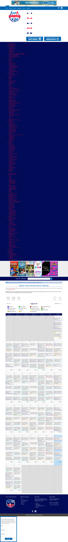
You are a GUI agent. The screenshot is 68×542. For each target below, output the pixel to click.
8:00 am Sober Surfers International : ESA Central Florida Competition (57, 382)
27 (38, 435)
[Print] (55, 298)
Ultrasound (10, 140)
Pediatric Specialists (12, 137)
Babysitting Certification (12, 173)
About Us (22, 502)
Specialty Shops (11, 212)
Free (21, 311)
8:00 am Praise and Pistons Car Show (57, 387)
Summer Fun (11, 257)
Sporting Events (12, 309)
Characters (10, 150)
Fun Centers (11, 87)
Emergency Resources (12, 63)
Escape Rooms (11, 83)
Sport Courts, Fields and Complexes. (14, 109)
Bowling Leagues (11, 220)
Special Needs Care (12, 139)
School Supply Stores (12, 211)
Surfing (10, 243)
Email (2, 525)
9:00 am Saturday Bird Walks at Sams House (57, 344)
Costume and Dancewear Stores (14, 202)
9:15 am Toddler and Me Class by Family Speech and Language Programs (9, 454)
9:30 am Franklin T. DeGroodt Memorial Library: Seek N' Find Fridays (49, 361)
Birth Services (11, 123)
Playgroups (10, 69)
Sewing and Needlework (12, 188)
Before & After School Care (13, 46)
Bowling (10, 79)
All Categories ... (34, 311)
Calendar (10, 8)
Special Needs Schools (12, 57)
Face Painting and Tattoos (13, 156)
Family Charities (11, 64)
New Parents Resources (12, 68)
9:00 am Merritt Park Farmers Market (9, 360)
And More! (37, 507)
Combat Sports (11, 222)
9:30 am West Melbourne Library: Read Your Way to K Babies (25, 444)
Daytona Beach (46, 5)
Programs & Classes (10, 170)
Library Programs (23, 308)
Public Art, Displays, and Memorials (14, 102)
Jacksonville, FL (38, 504)
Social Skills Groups (12, 70)
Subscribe (8, 538)
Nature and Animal (12, 185)
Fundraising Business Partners (14, 66)
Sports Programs (9, 216)
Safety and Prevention (12, 186)
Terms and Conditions (24, 500)
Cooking (10, 176)
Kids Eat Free (11, 208)
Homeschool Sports (12, 230)
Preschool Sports (11, 235)
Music (10, 184)
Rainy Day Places (11, 103)
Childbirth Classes (12, 125)
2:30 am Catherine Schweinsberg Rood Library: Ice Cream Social (49, 409)
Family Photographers (12, 65)
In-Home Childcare (12, 50)
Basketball (10, 219)
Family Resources (10, 62)
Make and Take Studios (12, 97)
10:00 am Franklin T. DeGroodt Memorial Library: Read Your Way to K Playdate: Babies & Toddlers (41, 366)
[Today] (18, 298)
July (9, 303)
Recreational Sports (12, 105)
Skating (10, 107)
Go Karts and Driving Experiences (14, 89)
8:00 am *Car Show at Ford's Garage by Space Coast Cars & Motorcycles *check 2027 (9, 355)
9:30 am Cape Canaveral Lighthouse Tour (49, 365)
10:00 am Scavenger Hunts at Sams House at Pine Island (9, 398)
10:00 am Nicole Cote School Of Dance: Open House (9, 423)
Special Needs (22, 306)
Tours (10, 116)
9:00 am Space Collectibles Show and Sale (57, 354)
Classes (21, 309)
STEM (10, 191)
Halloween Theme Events (13, 254)
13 (38, 373)
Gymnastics (11, 227)
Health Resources (9, 120)
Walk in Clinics (11, 142)
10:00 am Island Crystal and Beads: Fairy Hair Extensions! (9, 458)
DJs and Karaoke (11, 154)
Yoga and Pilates (11, 249)
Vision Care (10, 141)
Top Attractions (11, 115)
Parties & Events (9, 143)
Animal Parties (11, 144)
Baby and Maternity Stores (13, 195)
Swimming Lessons (12, 245)
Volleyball (10, 247)
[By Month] (8, 298)
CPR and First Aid (11, 127)
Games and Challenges (12, 88)
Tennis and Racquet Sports (13, 246)
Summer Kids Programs (12, 193)
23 (6, 435)
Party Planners (11, 164)
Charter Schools (11, 47)
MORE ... (60, 337)
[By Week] (13, 298)
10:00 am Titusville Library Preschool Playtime (49, 398)
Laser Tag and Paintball (12, 95)
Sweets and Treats (12, 214)
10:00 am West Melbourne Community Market (9, 392)
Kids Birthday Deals (12, 160)
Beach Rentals (11, 196)
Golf (9, 226)
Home (7, 8)
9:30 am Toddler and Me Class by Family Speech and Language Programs (41, 449)
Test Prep (10, 58)
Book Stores (11, 198)
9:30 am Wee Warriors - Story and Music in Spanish (17, 413)
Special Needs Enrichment (13, 189)
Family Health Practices (12, 131)
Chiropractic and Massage (13, 126)
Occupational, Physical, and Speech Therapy (16, 134)
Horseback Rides (11, 92)
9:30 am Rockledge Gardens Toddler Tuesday (25, 418)
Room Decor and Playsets (13, 210)
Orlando (26, 5)
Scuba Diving (11, 239)
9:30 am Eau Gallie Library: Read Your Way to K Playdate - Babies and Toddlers (25, 361)
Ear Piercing (11, 203)
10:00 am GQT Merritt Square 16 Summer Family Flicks (41, 360)
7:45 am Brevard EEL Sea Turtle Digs (25, 413)
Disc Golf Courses (12, 82)
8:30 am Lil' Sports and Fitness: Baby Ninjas (33, 354)
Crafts (10, 177)
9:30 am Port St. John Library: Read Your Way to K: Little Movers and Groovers (41, 355)
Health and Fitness (12, 228)
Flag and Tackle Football (13, 224)
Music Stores (11, 209)
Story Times (11, 192)
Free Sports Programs (12, 225)
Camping (10, 80)
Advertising (19, 8)
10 (14, 373)
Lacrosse (10, 232)
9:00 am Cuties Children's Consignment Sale (57, 327)
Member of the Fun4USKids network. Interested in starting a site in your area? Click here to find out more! (41, 499)
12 (30, 373)
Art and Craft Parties (12, 145)
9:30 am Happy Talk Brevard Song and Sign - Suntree (41, 423)
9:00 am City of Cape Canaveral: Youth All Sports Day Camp (41, 349)
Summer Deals (11, 256)
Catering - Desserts (12, 148)
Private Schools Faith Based (13, 55)
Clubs (10, 175)
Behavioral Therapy (12, 121)
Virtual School (11, 60)
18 (22, 405)
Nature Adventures (12, 100)
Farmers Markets (11, 205)
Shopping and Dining (10, 194)
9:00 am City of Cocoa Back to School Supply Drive (57, 331)
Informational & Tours (46, 306)
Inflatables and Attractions (13, 159)
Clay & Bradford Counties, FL (40, 505)
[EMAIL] (60, 298)
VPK (9, 61)
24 (14, 435)
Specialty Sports (11, 242)
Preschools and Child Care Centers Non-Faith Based (17, 54)
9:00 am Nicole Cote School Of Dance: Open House (57, 398)
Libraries (10, 96)
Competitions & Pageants (35, 309)
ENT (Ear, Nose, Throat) (13, 128)
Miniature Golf (11, 98)
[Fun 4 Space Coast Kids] (15, 16)
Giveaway (28, 8)
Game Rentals (11, 158)
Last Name (3, 534)
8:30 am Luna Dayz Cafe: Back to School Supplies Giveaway (57, 323)
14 (46, 373)
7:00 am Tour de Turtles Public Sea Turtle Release (9, 349)
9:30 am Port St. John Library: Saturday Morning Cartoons (57, 360)
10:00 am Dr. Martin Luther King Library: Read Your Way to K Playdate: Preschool (33, 366)
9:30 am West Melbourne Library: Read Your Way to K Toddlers (41, 414)
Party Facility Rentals (12, 162)
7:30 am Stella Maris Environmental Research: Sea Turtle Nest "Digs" (17, 345)
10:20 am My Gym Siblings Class (17, 365)
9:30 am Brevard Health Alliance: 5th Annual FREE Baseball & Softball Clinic (58, 429)
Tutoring (10, 59)
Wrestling (10, 248)
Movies (10, 99)
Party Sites (10, 165)
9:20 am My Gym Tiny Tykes (49, 354)
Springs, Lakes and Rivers (13, 110)
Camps (8, 42)
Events (24, 8)
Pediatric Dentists (11, 136)
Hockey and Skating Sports (13, 229)
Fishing (10, 85)
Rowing (10, 236)
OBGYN (10, 133)
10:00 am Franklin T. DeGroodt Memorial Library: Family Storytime (17, 361)
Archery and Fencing (12, 217)
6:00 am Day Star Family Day (57, 319)
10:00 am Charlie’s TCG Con (57, 365)
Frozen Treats (11, 206)
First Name (3, 529)
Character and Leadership (13, 174)
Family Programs (11, 180)
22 (54, 405)
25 (22, 435)
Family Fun (11, 306)
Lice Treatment (11, 132)
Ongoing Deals (11, 255)
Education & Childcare (10, 45)
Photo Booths (11, 166)
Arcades (10, 76)
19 (30, 405)
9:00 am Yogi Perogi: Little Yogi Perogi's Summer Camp (17, 349)
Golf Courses (11, 90)
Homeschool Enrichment (13, 182)
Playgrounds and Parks (12, 101)
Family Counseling (12, 129)
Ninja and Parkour (12, 234)
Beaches (10, 78)
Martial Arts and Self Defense (13, 233)
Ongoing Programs (12, 311)
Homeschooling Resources (13, 67)
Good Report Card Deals (13, 253)
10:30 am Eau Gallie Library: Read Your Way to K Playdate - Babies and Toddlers (25, 399)
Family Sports (11, 223)
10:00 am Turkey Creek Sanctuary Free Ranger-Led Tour (9, 418)
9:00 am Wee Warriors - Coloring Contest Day (9, 443)
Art (9, 172)
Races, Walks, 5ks (34, 306)
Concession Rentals (12, 151)
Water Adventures (11, 118)
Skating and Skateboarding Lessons (14, 240)
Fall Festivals (11, 252)
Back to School (11, 251)
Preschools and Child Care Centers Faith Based (16, 53)
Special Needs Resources (13, 71)
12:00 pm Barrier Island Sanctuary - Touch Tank (9, 486)
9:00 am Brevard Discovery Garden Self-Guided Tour (49, 423)
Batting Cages (11, 77)
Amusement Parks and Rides (13, 74)
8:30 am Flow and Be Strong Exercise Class (33, 349)
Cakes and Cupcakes (12, 147)
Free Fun (10, 86)
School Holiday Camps (12, 44)
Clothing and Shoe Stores (13, 199)
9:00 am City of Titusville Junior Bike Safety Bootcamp (57, 453)
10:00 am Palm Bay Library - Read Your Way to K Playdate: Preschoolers (25, 388)
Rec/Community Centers (13, 104)
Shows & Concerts (12, 308)
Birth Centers (11, 122)
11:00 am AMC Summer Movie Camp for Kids (17, 398)
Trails (10, 117)
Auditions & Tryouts (35, 308)
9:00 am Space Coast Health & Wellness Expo (41, 408)
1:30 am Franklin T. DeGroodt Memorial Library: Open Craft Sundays (9, 345)
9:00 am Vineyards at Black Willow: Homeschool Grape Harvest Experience (49, 444)
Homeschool (11, 49)
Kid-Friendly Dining (12, 207)
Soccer (10, 241)
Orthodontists (11, 135)
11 (22, 373)
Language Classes (12, 183)
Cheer (10, 221)
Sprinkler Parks (11, 111)
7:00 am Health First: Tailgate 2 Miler (57, 438)
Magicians (10, 161)
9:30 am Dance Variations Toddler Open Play (25, 423)
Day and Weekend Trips (12, 81)
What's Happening (10, 250)
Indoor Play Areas (11, 93)
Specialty (10, 190)
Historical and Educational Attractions (15, 91)
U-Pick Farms (11, 259)
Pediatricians (11, 138)
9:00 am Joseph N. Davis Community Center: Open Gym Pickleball (17, 377)
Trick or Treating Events (12, 258)
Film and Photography (12, 181)
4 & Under (10, 171)
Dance (10, 178)
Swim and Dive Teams (12, 244)
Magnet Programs (12, 51)
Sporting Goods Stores (12, 213)
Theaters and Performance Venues (14, 114)
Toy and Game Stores (12, 215)
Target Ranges (11, 113)
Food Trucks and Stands (13, 157)
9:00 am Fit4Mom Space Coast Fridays (49, 344)
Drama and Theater (12, 179)
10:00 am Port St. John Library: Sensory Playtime (25, 381)
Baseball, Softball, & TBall (13, 218)
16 (6, 405)
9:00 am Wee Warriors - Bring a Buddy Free (49, 438)
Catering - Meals (11, 149)
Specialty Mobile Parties (12, 167)
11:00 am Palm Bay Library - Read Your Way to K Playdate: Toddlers (17, 393)
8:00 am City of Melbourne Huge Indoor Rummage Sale (58, 408)
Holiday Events (45, 309)
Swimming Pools (11, 112)
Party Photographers (12, 163)
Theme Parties (11, 168)
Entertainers (11, 155)
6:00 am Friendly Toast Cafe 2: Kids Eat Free (25, 344)
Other (43, 308)
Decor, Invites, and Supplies (13, 153)
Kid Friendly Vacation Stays (13, 94)
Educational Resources (12, 48)
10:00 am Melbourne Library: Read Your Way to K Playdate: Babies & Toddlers (41, 388)
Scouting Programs (12, 187)
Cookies (10, 152)
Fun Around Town (9, 73)
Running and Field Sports (13, 237)
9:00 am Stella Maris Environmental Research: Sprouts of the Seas (57, 350)
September (57, 303)
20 (38, 405)
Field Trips (10, 84)
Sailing (10, 238)
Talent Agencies (11, 72)
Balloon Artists (11, 146)
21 (46, 405)
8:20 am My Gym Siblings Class (33, 344)
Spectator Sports (11, 108)
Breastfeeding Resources (13, 124)
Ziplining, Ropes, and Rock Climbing (14, 119)
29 (54, 435)
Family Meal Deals (12, 204)
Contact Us (22, 504)
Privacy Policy (23, 501)
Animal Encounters (12, 75)
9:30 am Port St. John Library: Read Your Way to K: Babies (49, 387)
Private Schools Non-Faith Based (14, 56)
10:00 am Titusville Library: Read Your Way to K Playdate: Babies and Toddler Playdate (41, 382)
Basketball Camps (12, 43)
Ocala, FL (37, 503)
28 (46, 435)
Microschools (11, 52)
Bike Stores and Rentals (12, 197)
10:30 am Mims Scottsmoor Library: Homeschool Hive (17, 453)
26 (30, 435)
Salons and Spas (11, 106)
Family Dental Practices (12, 130)
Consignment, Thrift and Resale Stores (15, 201)
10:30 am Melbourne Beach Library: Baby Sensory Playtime (17, 387)
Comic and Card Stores (12, 200)
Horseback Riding (11, 231)
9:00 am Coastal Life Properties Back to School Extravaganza (57, 335)
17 (14, 405)
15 (54, 373)
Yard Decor (10, 169)
